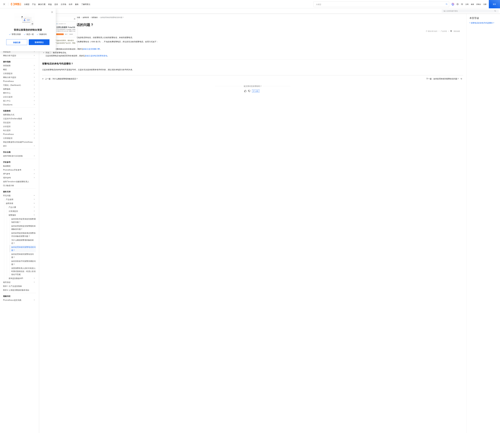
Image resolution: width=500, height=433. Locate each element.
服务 (77, 4)
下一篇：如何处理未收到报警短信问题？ (442, 78)
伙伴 (70, 4)
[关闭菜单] (4, 4)
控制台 (478, 4)
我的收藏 (457, 31)
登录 (494, 4)
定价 (56, 4)
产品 (34, 4)
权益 (50, 4)
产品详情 (444, 31)
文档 (466, 4)
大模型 (26, 4)
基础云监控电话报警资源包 (96, 55)
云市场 (63, 4)
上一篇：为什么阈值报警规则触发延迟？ (61, 78)
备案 (472, 4)
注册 (484, 4)
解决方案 (42, 4)
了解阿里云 (85, 4)
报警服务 (95, 17)
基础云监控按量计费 (91, 49)
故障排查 (86, 17)
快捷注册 (16, 42)
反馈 (256, 91)
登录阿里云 (39, 42)
